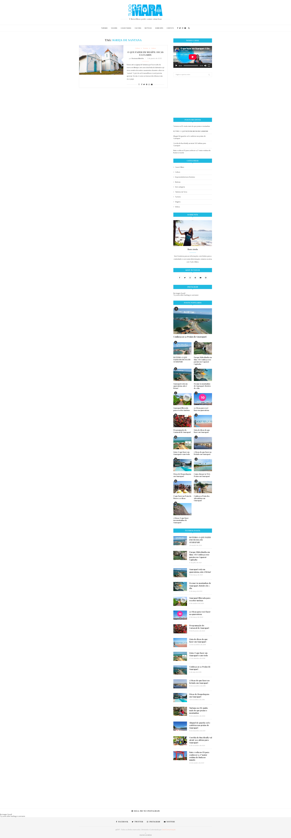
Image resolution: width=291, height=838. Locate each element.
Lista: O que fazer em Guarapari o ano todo (181, 453)
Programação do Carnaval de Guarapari (182, 431)
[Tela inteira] (209, 65)
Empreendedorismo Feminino (185, 177)
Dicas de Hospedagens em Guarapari (182, 475)
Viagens (114, 28)
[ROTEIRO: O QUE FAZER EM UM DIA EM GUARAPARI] (182, 348)
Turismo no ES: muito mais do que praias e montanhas (191, 126)
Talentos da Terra (181, 192)
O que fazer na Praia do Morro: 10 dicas (182, 497)
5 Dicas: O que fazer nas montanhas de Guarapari (181, 520)
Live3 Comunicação (169, 830)
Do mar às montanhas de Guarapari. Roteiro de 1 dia (202, 386)
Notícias (148, 28)
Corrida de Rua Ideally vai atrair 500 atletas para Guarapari (200, 740)
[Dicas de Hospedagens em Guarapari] (182, 465)
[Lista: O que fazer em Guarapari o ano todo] (182, 443)
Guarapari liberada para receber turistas (181, 409)
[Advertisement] (192, 97)
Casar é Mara (126, 28)
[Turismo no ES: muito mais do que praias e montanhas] (180, 711)
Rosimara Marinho (138, 58)
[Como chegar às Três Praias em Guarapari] (203, 465)
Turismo (104, 28)
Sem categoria (180, 187)
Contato (170, 28)
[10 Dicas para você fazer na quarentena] (203, 399)
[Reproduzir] (176, 65)
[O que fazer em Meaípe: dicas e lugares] (101, 60)
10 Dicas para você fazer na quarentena (201, 409)
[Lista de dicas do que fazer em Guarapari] (203, 421)
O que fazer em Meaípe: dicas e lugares (145, 53)
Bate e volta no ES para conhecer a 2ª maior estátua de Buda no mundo (199, 756)
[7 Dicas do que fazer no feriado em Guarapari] (203, 443)
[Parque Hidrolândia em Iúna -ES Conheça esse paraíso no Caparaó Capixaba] (203, 348)
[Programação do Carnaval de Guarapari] (182, 421)
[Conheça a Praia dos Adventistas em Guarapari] (203, 487)
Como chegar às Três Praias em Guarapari (202, 475)
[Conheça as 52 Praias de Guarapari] (192, 321)
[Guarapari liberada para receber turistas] (182, 399)
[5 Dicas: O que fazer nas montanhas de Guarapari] (182, 509)
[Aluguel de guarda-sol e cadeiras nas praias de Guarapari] (180, 726)
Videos (153, 48)
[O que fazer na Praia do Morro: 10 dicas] (182, 487)
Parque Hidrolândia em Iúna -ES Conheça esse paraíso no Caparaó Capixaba (203, 360)
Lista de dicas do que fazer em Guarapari (202, 431)
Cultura (138, 28)
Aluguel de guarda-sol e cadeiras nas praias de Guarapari (199, 725)
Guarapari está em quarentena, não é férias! (180, 386)
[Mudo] (205, 65)
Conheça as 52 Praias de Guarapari (189, 336)
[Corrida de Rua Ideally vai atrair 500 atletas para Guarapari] (180, 740)
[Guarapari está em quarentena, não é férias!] (182, 375)
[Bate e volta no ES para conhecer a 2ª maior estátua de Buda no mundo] (180, 755)
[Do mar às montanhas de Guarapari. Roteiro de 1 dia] (203, 375)
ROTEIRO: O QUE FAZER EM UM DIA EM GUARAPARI (190, 131)
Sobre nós (159, 28)
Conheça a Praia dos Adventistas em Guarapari (201, 498)
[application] (192, 57)
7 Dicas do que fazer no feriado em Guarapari (203, 453)
